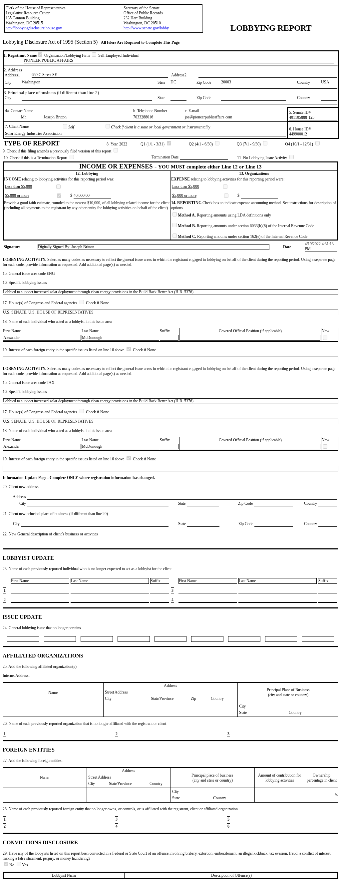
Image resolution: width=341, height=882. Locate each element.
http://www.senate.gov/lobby (146, 28)
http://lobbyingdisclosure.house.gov (34, 28)
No (12, 865)
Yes (25, 865)
